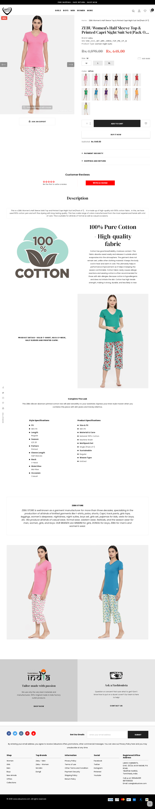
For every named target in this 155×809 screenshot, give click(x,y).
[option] (37, 64)
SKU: (83, 41)
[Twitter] (15, 733)
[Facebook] (9, 733)
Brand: (85, 38)
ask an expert (39, 121)
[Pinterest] (27, 733)
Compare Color (65, 110)
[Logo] (10, 11)
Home (84, 20)
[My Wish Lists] (145, 11)
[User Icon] (139, 10)
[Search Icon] (133, 11)
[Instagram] (21, 733)
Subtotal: (86, 141)
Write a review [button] (100, 182)
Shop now (92, 2)
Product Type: (88, 44)
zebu (90, 38)
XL (109, 63)
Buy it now (116, 134)
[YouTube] (33, 733)
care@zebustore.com (137, 783)
